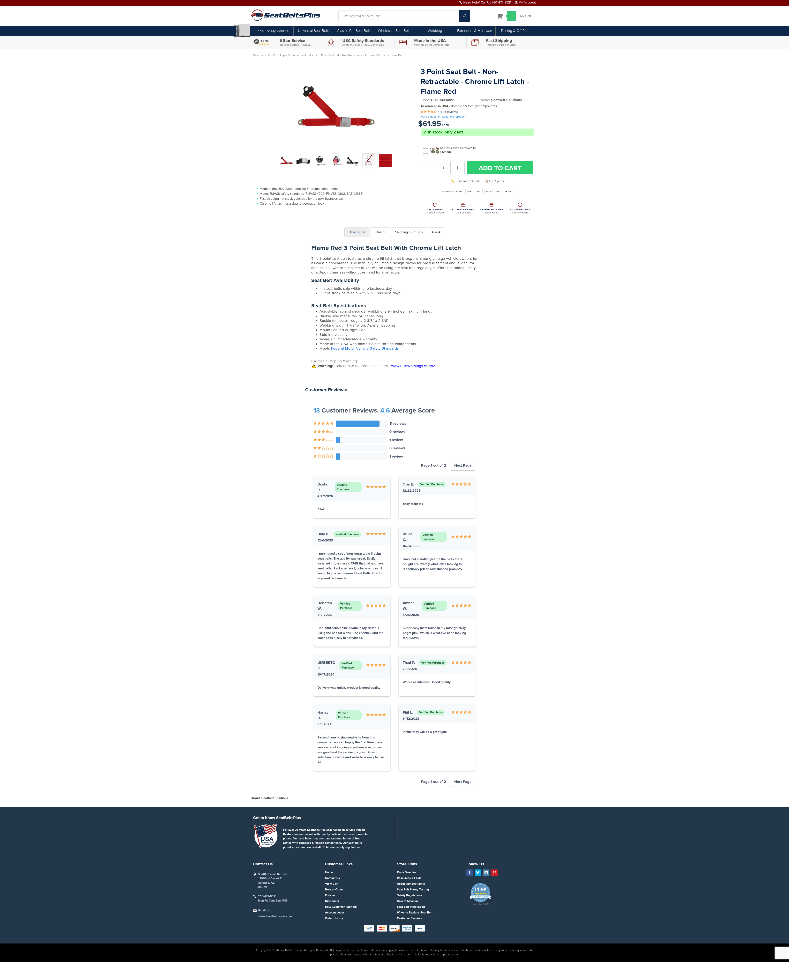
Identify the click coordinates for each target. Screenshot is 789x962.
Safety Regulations (409, 895)
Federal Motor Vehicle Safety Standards (365, 348)
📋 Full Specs (494, 181)
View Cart (331, 884)
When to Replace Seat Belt (415, 912)
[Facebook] (469, 872)
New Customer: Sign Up (341, 907)
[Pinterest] (494, 872)
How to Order (334, 889)
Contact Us (332, 878)
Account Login (334, 912)
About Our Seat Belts (411, 884)
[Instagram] (486, 872)
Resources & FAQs (409, 878)
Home (329, 872)
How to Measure (408, 901)
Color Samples (406, 872)
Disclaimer (332, 901)
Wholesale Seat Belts (394, 30)
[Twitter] (478, 872)
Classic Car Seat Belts (354, 30)
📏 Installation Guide (466, 181)
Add (500, 168)
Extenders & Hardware (475, 30)
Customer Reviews (409, 918)
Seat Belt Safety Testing (413, 889)
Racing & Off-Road (516, 30)
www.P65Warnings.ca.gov (413, 366)
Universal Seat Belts (314, 30)
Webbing (435, 30)
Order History (334, 918)
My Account (527, 2)
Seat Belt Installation (411, 907)
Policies (330, 895)
